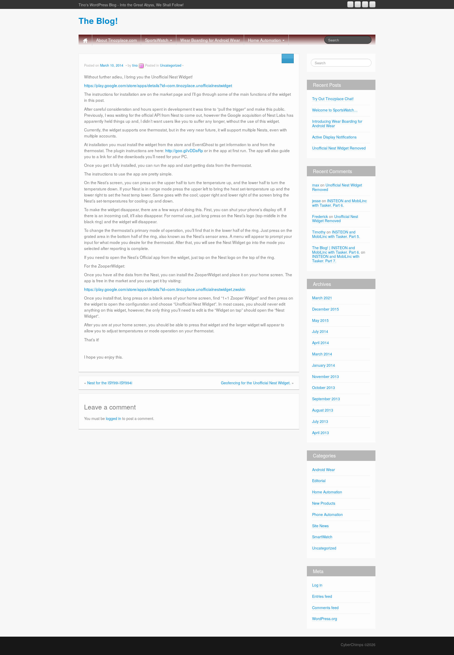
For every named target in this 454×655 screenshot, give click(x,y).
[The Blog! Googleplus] (350, 4)
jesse (316, 200)
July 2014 (320, 331)
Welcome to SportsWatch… (335, 110)
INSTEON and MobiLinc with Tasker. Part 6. (339, 203)
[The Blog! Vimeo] (365, 4)
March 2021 (322, 297)
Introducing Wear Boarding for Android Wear (337, 123)
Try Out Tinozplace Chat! (333, 98)
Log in (317, 585)
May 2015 (320, 320)
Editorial (319, 480)
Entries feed (322, 596)
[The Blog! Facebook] (358, 4)
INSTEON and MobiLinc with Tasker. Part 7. (335, 258)
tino (135, 65)
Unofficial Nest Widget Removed (339, 148)
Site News (320, 525)
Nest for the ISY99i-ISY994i (109, 382)
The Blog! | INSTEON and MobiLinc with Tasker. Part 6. (336, 250)
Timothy (319, 232)
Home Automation (265, 40)
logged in (113, 418)
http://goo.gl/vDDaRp (184, 150)
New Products (323, 503)
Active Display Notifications (334, 137)
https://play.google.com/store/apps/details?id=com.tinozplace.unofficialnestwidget (158, 85)
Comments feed (325, 607)
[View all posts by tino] (141, 65)
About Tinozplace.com (116, 40)
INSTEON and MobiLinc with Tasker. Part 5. (336, 234)
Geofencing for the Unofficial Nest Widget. (256, 382)
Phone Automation (327, 514)
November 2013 (325, 376)
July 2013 (320, 421)
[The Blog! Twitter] (372, 4)
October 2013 (323, 387)
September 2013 (326, 398)
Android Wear (323, 469)
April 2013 (320, 432)
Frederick (320, 216)
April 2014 (320, 342)
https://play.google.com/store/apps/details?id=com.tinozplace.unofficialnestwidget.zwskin (164, 289)
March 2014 (322, 353)
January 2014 (323, 365)
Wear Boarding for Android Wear (210, 40)
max (315, 185)
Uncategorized (170, 65)
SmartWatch (322, 536)
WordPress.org (324, 618)
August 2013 (322, 410)
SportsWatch (157, 40)
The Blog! (98, 20)
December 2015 (325, 309)
